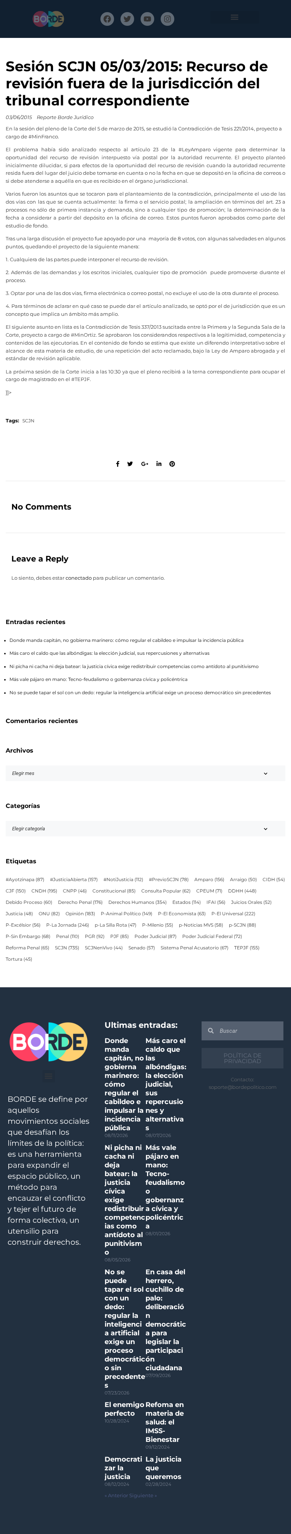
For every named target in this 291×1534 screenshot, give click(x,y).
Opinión (80, 913)
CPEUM (209, 891)
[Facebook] (107, 19)
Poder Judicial (156, 936)
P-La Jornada (67, 925)
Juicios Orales (251, 902)
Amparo (209, 879)
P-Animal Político (126, 913)
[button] (234, 17)
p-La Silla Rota (115, 925)
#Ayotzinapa (25, 879)
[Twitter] (127, 19)
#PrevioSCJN (169, 879)
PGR (95, 936)
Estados (186, 902)
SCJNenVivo (104, 948)
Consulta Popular (166, 891)
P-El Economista (182, 913)
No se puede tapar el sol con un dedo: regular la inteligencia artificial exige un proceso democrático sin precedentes (140, 692)
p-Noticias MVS (201, 925)
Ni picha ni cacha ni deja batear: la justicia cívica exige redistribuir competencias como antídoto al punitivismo (134, 666)
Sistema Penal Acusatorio (194, 948)
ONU (49, 913)
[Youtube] (147, 19)
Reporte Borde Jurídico (65, 117)
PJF (119, 936)
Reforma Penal (27, 948)
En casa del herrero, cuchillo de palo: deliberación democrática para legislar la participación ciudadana (166, 1320)
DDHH (242, 891)
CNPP (75, 891)
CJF (16, 891)
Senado (141, 948)
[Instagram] (167, 19)
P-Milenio (157, 925)
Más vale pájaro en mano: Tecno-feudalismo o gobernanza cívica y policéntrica (98, 679)
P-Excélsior (23, 925)
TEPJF (247, 948)
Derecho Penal (80, 902)
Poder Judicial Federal (212, 936)
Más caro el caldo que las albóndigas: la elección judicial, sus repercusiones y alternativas (109, 653)
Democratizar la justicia (123, 1468)
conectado (79, 578)
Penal (67, 936)
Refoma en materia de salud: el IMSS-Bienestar (165, 1422)
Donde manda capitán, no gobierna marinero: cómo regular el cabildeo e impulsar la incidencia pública (126, 640)
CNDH (44, 891)
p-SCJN (242, 925)
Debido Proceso (29, 902)
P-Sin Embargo (28, 936)
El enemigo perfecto (124, 1409)
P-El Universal (233, 913)
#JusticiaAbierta (74, 879)
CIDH (274, 879)
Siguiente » (143, 1495)
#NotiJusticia (123, 879)
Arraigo (243, 879)
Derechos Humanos (137, 902)
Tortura (19, 959)
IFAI (216, 902)
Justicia (19, 913)
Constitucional (114, 891)
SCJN (28, 420)
